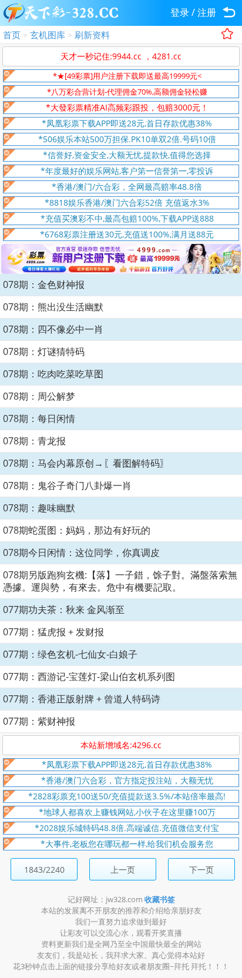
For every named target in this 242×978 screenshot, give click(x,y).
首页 (12, 35)
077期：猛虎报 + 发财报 (53, 631)
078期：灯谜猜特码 (44, 351)
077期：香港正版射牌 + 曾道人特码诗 (81, 698)
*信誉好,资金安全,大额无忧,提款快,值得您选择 (127, 154)
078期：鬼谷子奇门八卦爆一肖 (67, 485)
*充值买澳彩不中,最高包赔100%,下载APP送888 (127, 218)
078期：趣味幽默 (39, 507)
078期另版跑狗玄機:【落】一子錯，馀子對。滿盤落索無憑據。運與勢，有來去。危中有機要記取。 (120, 581)
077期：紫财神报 (39, 721)
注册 (206, 12)
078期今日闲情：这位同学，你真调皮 (81, 552)
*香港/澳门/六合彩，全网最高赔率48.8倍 (127, 186)
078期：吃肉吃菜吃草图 (53, 373)
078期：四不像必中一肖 (53, 329)
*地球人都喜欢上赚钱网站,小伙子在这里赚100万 (127, 812)
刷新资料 (92, 35)
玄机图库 (47, 35)
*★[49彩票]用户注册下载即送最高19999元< (127, 76)
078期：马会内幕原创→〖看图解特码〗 (86, 463)
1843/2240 (44, 869)
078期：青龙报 (34, 440)
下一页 (201, 869)
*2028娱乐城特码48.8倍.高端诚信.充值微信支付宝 (127, 827)
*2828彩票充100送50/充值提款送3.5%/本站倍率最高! (127, 796)
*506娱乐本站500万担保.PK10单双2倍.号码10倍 (127, 139)
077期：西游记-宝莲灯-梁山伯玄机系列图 (89, 676)
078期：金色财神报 (44, 284)
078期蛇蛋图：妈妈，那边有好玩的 (76, 530)
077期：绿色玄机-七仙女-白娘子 (70, 654)
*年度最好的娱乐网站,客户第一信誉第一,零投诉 (127, 170)
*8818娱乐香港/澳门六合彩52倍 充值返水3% (127, 202)
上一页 (122, 869)
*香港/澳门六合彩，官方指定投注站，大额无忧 (127, 780)
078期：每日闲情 (39, 418)
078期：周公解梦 (39, 396)
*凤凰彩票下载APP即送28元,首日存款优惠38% (127, 123)
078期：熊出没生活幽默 (53, 306)
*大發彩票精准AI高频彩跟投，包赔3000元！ (127, 107)
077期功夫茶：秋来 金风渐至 (64, 609)
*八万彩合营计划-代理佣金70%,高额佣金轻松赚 (127, 91)
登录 (179, 12)
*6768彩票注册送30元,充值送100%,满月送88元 (127, 234)
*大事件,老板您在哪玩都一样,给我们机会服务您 (127, 843)
